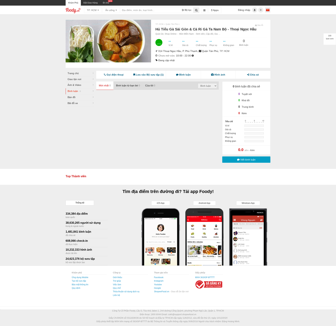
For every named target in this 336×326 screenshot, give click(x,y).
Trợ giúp (117, 281)
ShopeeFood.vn (162, 291)
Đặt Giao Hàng (90, 3)
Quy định (76, 288)
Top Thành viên (76, 176)
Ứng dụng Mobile (80, 277)
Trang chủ (73, 73)
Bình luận (74, 91)
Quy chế (117, 288)
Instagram (158, 281)
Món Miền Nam (186, 34)
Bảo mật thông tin (80, 284)
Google (157, 288)
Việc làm (117, 284)
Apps (215, 10)
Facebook (158, 277)
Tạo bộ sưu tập (79, 281)
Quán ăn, (160, 34)
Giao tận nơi (74, 79)
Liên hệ (116, 295)
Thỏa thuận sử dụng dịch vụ (126, 291)
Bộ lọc (187, 10)
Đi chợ (106, 3)
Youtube (158, 284)
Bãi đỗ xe (73, 103)
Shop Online (171, 34)
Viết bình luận (247, 159)
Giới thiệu (117, 277)
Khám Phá (73, 3)
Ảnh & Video (74, 85)
